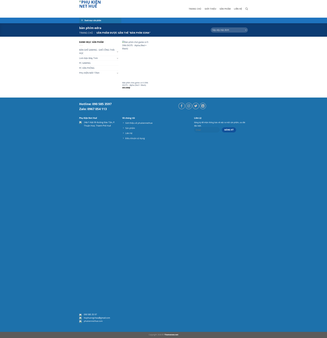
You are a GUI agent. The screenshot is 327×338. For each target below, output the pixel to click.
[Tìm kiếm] (246, 9)
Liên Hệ (238, 8)
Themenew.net (171, 334)
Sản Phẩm (225, 8)
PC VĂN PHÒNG (86, 68)
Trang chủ (86, 32)
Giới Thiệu (210, 8)
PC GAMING (85, 63)
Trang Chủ (195, 8)
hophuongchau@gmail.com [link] (97, 317)
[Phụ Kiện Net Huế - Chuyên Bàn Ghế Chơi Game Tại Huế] (92, 9)
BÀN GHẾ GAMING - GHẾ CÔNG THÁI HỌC (97, 51)
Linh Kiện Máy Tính (88, 58)
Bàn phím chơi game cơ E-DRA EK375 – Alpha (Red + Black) (135, 84)
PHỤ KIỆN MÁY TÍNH (89, 72)
